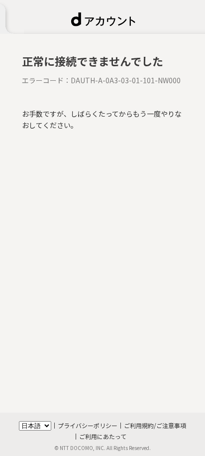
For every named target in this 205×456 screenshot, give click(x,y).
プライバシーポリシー (87, 425)
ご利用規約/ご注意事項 (155, 425)
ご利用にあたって (102, 436)
